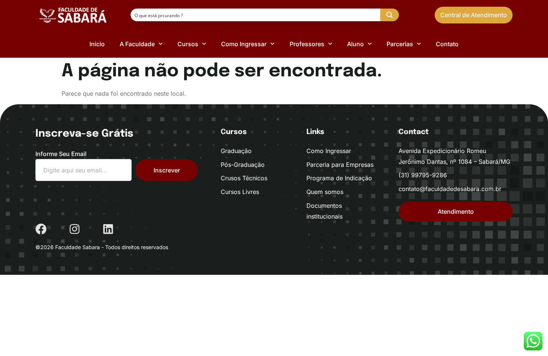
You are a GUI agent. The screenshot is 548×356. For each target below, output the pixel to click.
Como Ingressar (244, 44)
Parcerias (400, 44)
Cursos (187, 44)
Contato (447, 44)
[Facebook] (41, 229)
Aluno (355, 44)
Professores (307, 44)
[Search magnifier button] (389, 15)
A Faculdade (137, 44)
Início (97, 44)
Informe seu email (60, 154)
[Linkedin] (108, 229)
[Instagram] (74, 229)
